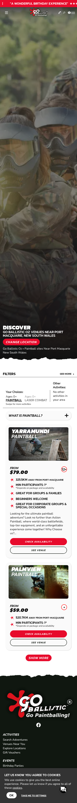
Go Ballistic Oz (12, 349)
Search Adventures (15, 740)
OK (11, 795)
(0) (73, 13)
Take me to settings (33, 795)
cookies (17, 788)
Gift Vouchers (11, 753)
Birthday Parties (13, 766)
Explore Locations (14, 748)
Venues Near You (14, 744)
